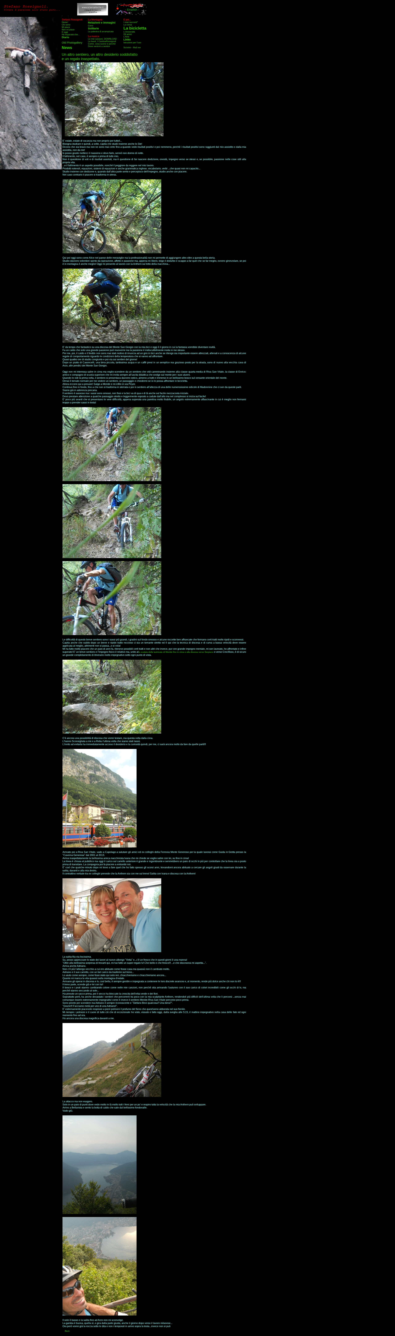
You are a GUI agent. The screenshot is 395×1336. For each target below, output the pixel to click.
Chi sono (66, 24)
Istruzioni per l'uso (132, 42)
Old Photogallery (72, 42)
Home (65, 22)
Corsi (90, 25)
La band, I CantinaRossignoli (102, 41)
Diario (65, 37)
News (67, 47)
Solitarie (93, 28)
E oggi (65, 32)
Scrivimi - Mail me (132, 47)
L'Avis (126, 36)
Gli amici (127, 34)
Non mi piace (68, 29)
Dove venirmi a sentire (99, 46)
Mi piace (66, 27)
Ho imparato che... (71, 34)
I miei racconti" (130, 22)
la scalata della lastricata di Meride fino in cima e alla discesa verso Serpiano (176, 652)
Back (67, 1331)
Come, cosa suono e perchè (102, 43)
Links (127, 39)
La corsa (127, 24)
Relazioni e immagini (101, 22)
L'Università (129, 31)
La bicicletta (134, 28)
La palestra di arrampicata (101, 31)
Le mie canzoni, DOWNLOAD (102, 39)
